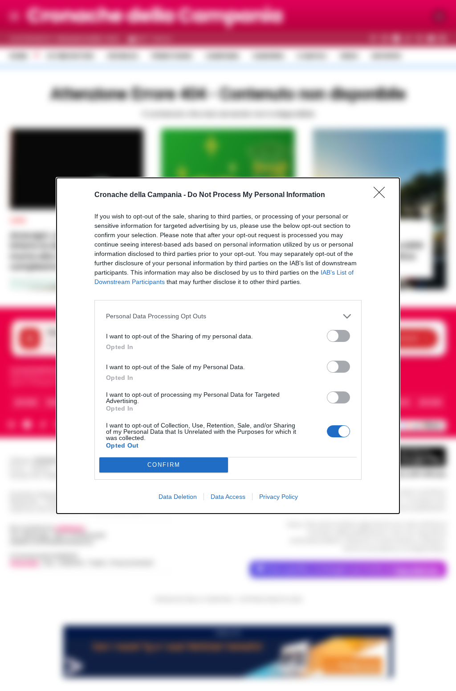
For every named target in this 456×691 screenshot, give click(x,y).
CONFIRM (163, 464)
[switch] (338, 336)
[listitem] (228, 316)
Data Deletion (178, 496)
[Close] (382, 195)
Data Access (228, 496)
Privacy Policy (278, 496)
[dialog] (228, 346)
